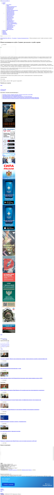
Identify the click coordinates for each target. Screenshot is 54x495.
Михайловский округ (11, 14)
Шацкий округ (9, 28)
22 (7, 345)
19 (3, 345)
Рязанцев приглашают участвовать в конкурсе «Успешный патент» (13, 421)
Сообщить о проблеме (8, 484)
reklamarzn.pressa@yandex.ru (27, 469)
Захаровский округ (10, 8)
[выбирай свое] (9, 255)
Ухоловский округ (10, 26)
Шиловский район (10, 29)
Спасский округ (10, 24)
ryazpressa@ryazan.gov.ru (12, 469)
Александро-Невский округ (12, 6)
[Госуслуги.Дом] (9, 152)
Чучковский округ (10, 27)
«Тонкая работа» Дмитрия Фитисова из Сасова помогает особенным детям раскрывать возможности (19, 409)
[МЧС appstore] (9, 229)
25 (2, 346)
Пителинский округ (10, 15)
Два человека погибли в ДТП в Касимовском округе (12, 95)
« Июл (1, 348)
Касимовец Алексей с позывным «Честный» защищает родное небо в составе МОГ (18, 94)
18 (2, 345)
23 (8, 345)
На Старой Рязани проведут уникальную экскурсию (10, 431)
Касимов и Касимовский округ (12, 10)
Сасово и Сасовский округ (11, 22)
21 (6, 345)
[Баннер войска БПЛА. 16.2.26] (9, 127)
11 (2, 344)
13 (4, 344)
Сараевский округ (10, 21)
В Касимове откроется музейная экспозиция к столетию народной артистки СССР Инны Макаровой (21, 98)
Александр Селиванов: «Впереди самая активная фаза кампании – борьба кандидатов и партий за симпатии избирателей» (23, 358)
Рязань (8, 5)
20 (4, 345)
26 (3, 346)
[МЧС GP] (9, 204)
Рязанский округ (10, 19)
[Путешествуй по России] (9, 281)
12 (3, 344)
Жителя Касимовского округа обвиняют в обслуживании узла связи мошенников (17, 96)
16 (8, 344)
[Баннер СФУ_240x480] (9, 306)
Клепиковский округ (10, 11)
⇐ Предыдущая (3, 89)
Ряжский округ (9, 18)
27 (4, 346)
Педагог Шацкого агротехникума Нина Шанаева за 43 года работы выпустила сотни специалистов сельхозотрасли (22, 390)
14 (6, 344)
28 (6, 346)
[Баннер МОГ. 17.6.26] (9, 332)
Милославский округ (10, 13)
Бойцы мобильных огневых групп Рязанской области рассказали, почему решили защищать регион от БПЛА (21, 378)
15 (7, 344)
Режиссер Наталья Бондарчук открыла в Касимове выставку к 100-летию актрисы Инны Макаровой (21, 97)
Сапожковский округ (10, 20)
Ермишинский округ (10, 7)
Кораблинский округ (10, 12)
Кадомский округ (10, 9)
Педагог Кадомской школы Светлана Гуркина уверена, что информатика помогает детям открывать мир (20, 399)
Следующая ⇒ (3, 90)
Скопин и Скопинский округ (12, 23)
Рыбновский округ (10, 17)
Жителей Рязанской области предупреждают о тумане (10, 368)
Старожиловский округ (11, 25)
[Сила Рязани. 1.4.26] (9, 178)
